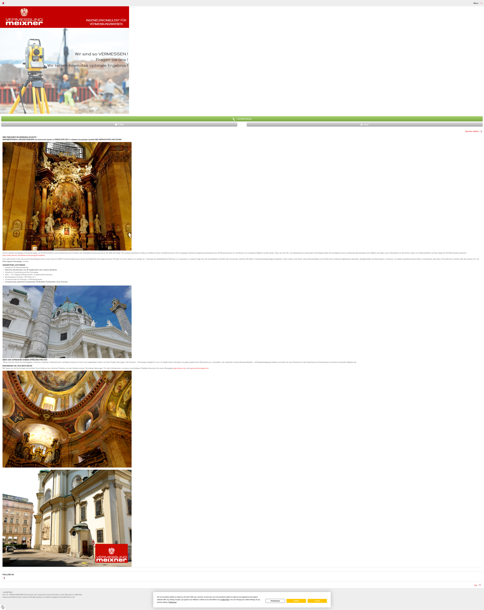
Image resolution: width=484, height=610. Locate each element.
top (475, 585)
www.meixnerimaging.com (199, 368)
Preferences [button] (172, 602)
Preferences (275, 601)
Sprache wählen (472, 131)
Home (3, 3)
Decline (296, 601)
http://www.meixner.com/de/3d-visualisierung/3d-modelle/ (23, 255)
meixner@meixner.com (66, 597)
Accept (317, 601)
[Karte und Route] (365, 125)
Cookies (25, 597)
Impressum (7, 597)
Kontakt (38, 597)
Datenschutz (16, 597)
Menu (476, 3)
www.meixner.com (179, 368)
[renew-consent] (3, 607)
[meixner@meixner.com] (119, 125)
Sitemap (31, 597)
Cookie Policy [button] (224, 600)
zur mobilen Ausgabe (49, 597)
